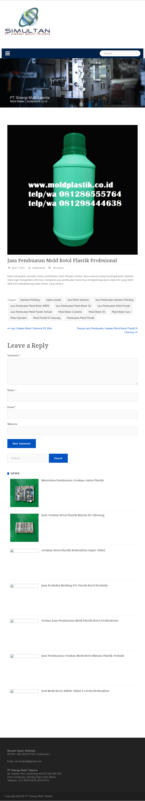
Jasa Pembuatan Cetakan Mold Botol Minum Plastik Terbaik (82, 656)
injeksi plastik (53, 299)
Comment (14, 355)
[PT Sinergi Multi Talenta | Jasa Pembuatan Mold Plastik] (27, 21)
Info (55, 268)
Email (11, 407)
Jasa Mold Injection (78, 299)
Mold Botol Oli (97, 311)
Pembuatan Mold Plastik (80, 317)
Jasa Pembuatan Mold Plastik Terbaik (31, 311)
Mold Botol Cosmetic (70, 311)
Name (11, 390)
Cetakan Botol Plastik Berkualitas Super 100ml (73, 550)
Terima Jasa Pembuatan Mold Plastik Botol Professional (79, 620)
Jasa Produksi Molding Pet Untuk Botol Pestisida (74, 585)
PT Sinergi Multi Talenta (38, 796)
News (61, 268)
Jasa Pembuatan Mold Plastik (114, 305)
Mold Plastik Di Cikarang (46, 317)
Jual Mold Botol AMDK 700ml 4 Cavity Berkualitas (75, 691)
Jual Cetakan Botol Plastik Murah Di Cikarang (72, 515)
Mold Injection (19, 317)
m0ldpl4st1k (38, 268)
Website (12, 424)
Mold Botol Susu (121, 311)
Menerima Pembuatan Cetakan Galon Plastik (72, 480)
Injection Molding (30, 299)
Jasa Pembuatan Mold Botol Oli (73, 305)
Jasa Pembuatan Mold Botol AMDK (30, 305)
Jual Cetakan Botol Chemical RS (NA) (31, 328)
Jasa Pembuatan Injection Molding (114, 299)
